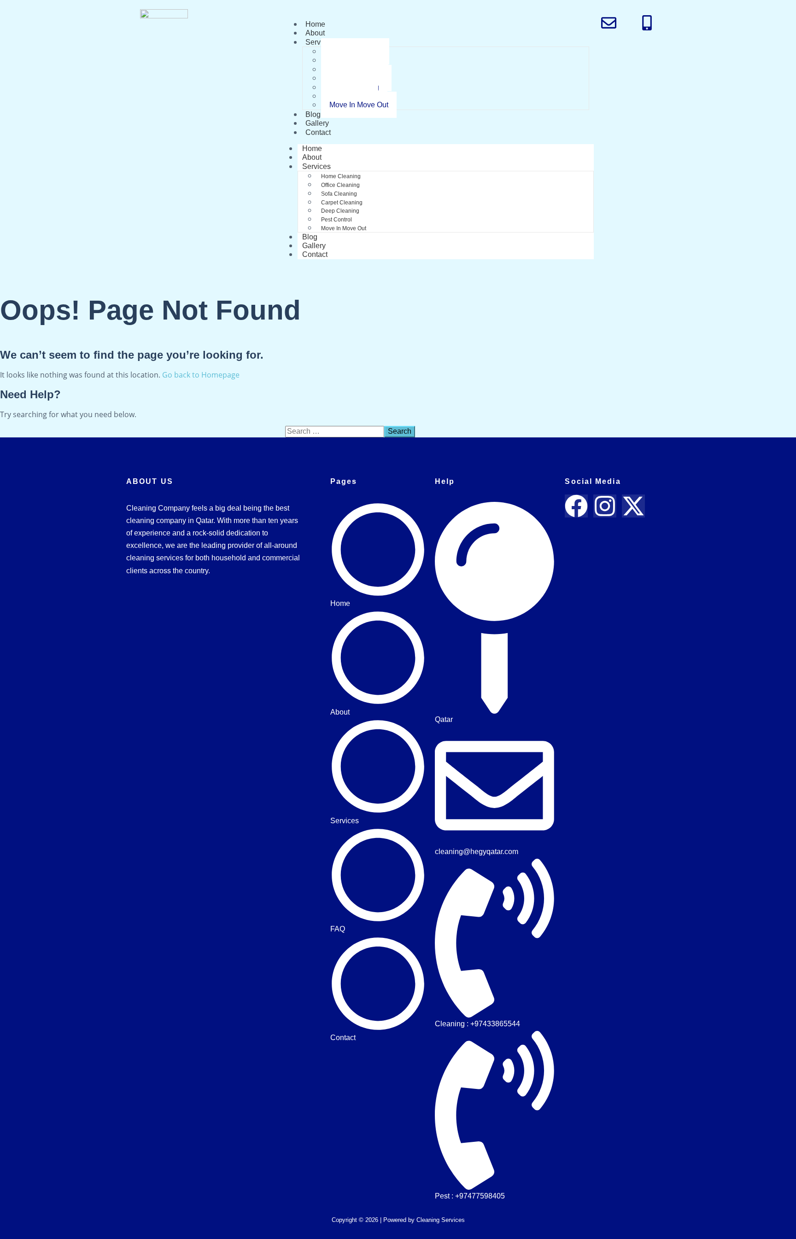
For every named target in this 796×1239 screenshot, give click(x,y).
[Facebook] (576, 506)
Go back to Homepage (201, 375)
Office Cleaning (340, 185)
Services (319, 42)
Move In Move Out (358, 105)
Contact (318, 132)
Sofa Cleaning (339, 194)
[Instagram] (604, 506)
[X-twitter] (633, 506)
